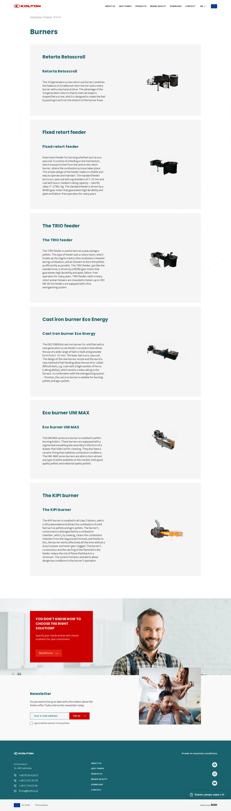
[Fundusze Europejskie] (214, 6)
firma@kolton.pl (28, 790)
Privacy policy (41, 805)
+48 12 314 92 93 (28, 780)
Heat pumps (125, 6)
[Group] (214, 783)
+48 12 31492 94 (28, 785)
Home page (36, 17)
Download (176, 6)
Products (140, 6)
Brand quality (158, 6)
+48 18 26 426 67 (29, 775)
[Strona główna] (27, 6)
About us (110, 6)
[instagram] (214, 774)
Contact (190, 6)
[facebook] (214, 765)
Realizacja (205, 805)
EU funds (26, 805)
